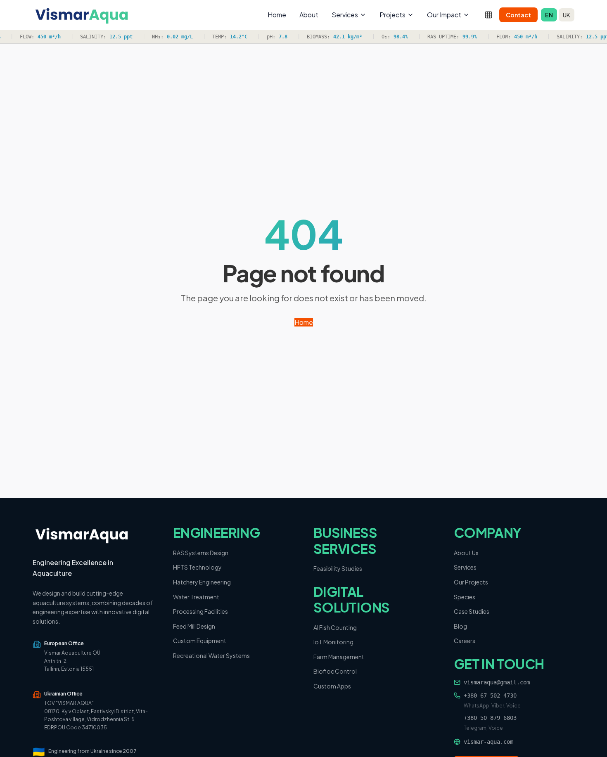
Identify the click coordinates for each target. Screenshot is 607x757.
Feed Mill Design (194, 626)
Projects (392, 14)
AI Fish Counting (335, 627)
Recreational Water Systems (211, 655)
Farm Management (338, 656)
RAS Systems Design (200, 552)
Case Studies (471, 611)
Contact (518, 15)
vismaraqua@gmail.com (497, 682)
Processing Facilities (200, 611)
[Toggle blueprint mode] (488, 14)
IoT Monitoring (333, 642)
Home (277, 14)
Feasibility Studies (337, 568)
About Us (466, 552)
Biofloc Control (335, 671)
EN (549, 15)
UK (566, 15)
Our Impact (444, 14)
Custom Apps (332, 686)
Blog (460, 626)
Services (345, 14)
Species (464, 597)
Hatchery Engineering (202, 582)
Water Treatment (196, 597)
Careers (464, 640)
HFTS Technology (197, 567)
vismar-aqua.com (488, 741)
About (308, 14)
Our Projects (471, 582)
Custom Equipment (199, 640)
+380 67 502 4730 (490, 695)
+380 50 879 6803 (490, 717)
